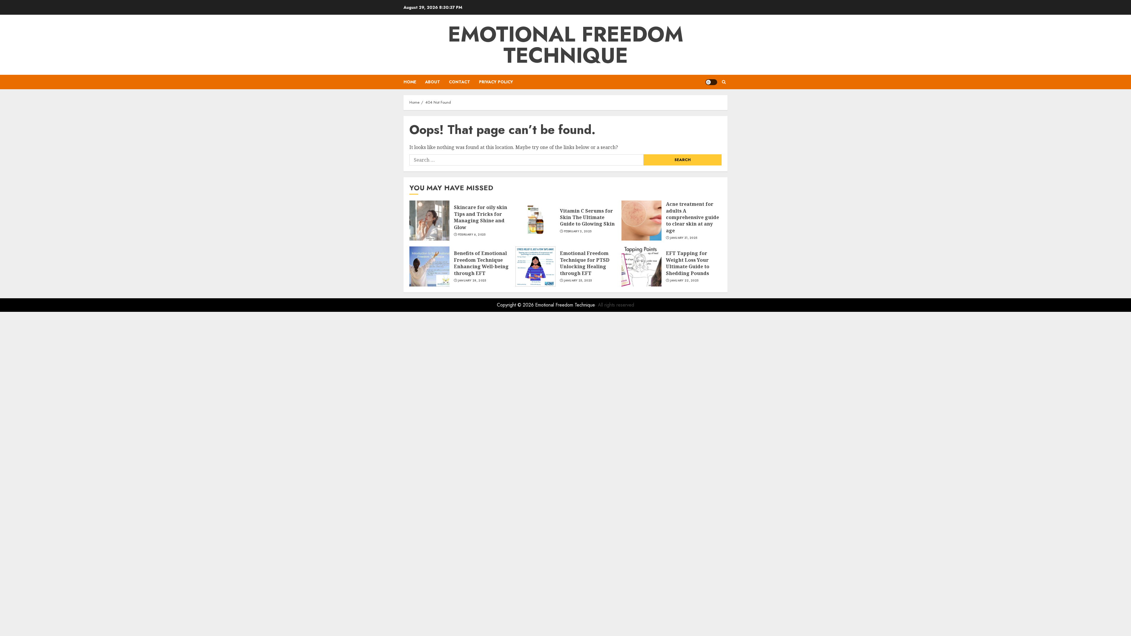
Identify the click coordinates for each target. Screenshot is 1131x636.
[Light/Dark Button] (711, 82)
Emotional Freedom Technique (565, 45)
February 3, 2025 (578, 231)
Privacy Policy (496, 82)
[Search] (723, 82)
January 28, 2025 (472, 281)
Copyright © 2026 (516, 305)
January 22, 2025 (684, 281)
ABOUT (432, 82)
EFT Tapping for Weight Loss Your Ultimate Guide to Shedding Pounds (687, 263)
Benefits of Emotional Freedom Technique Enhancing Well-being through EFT (481, 263)
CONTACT (459, 82)
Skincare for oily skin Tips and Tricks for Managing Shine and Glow (480, 217)
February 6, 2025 (472, 235)
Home (410, 82)
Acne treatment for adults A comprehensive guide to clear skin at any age (692, 217)
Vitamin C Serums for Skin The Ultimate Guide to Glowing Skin (587, 217)
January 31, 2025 (683, 238)
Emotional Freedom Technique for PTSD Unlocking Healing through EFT (584, 263)
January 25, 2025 (578, 281)
